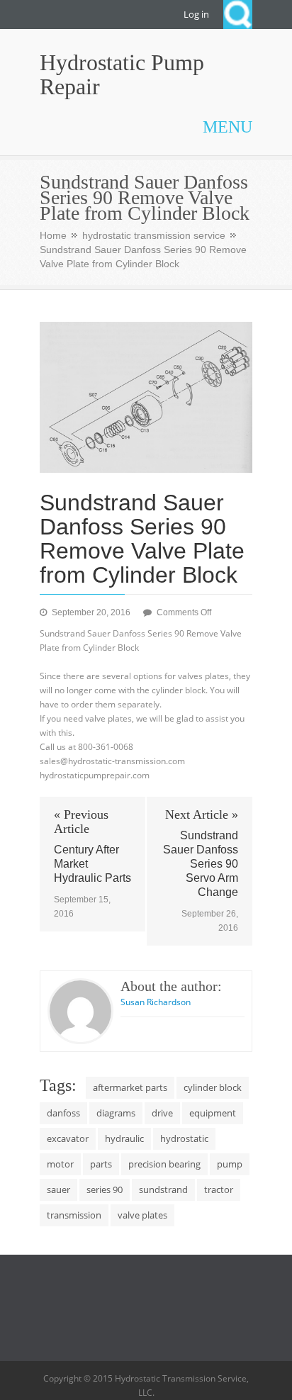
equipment (212, 1113)
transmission (74, 1215)
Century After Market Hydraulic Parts (92, 864)
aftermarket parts (130, 1087)
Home (53, 235)
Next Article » (201, 814)
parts (101, 1164)
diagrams (115, 1113)
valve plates (142, 1215)
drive (162, 1113)
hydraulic (124, 1138)
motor (60, 1164)
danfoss (63, 1113)
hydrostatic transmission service (153, 235)
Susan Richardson (155, 1002)
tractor (218, 1189)
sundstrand (163, 1189)
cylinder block (213, 1087)
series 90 (104, 1189)
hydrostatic (184, 1138)
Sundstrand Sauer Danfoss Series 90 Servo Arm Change (200, 863)
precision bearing (164, 1164)
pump (229, 1164)
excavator (68, 1138)
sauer (58, 1189)
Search (237, 14)
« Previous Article (81, 821)
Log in (196, 14)
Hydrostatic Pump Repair (122, 74)
